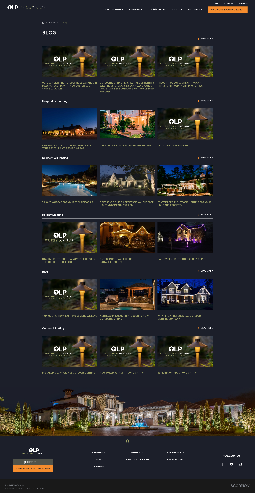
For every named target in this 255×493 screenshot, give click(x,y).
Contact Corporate (137, 460)
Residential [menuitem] (136, 9)
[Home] (26, 7)
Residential (99, 453)
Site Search (243, 3)
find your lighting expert (227, 10)
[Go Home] (43, 23)
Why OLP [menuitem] (176, 9)
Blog (216, 3)
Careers (99, 467)
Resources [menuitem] (195, 9)
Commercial (137, 453)
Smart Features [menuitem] (113, 9)
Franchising (228, 3)
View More (207, 39)
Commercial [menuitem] (157, 9)
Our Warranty (175, 453)
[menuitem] (9, 488)
